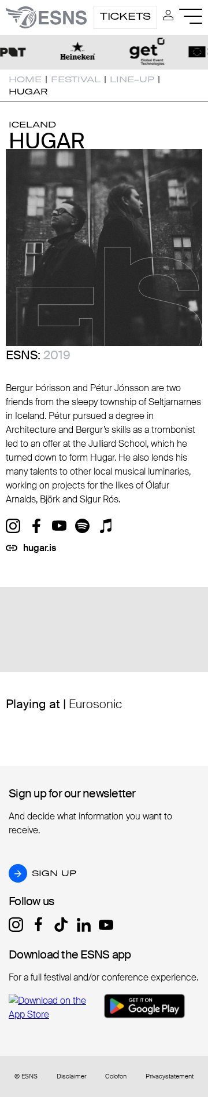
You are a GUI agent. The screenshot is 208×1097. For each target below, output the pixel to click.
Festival (76, 79)
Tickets (125, 16)
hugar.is (39, 548)
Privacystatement (170, 1076)
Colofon (116, 1076)
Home (25, 79)
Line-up (132, 79)
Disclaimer (71, 1076)
